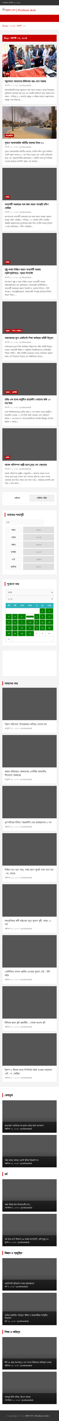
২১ (37, 627)
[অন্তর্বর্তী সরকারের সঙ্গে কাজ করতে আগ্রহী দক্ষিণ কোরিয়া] (29, 184)
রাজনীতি (14, 392)
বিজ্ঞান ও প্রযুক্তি (13, 1253)
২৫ (15, 633)
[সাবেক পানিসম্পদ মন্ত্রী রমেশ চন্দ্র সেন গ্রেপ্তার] (29, 444)
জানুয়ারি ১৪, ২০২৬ (12, 728)
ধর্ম (6, 1174)
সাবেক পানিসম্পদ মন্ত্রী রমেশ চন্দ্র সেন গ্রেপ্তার (26, 464)
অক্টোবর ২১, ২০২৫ (12, 1129)
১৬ (49, 622)
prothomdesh (25, 85)
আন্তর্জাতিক (9, 135)
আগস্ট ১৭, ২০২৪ (11, 85)
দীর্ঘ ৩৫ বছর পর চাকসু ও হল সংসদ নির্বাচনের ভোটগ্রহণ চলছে (28, 1362)
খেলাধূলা (9, 1095)
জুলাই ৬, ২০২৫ (10, 1242)
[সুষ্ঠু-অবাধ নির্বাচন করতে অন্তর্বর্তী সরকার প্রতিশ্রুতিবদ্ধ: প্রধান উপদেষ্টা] (29, 249)
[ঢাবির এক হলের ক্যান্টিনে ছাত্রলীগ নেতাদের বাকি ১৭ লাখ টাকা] (29, 379)
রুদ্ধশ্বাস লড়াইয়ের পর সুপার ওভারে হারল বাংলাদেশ (24, 1125)
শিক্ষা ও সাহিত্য (16, 331)
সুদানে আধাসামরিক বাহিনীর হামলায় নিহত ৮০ (24, 142)
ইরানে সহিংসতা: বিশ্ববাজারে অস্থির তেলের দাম (26, 724)
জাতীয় (7, 74)
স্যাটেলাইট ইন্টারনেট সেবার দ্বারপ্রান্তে (19, 1283)
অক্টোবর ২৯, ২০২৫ (12, 827)
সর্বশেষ (17, 498)
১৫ (42, 622)
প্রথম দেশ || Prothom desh (37, 1416)
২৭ (30, 633)
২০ (30, 627)
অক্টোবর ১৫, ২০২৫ (12, 1163)
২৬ (22, 633)
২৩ (49, 627)
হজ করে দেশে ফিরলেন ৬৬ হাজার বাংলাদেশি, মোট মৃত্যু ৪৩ (27, 1239)
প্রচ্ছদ (8, 331)
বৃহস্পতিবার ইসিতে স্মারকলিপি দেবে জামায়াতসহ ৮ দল (28, 822)
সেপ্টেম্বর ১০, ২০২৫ (12, 1400)
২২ (42, 627)
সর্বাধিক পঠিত (42, 498)
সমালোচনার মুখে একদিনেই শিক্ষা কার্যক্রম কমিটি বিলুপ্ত (29, 337)
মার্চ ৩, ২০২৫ (9, 1286)
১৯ (22, 627)
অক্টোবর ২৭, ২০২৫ (12, 979)
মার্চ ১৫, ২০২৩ (10, 1321)
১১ (15, 622)
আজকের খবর (11, 683)
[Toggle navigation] (6, 18)
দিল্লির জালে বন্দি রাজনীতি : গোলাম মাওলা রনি (25, 1022)
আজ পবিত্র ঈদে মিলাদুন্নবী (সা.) (17, 1204)
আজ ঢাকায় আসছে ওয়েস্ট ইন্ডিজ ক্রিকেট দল (21, 1160)
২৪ (9, 633)
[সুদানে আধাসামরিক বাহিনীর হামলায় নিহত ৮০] (29, 122)
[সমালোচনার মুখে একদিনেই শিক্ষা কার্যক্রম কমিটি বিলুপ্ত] (29, 317)
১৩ (30, 622)
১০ (9, 622)
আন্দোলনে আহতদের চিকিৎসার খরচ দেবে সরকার (25, 81)
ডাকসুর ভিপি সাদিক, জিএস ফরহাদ (18, 1397)
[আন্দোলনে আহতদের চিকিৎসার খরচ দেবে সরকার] (29, 61)
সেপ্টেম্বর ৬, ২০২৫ (12, 1207)
